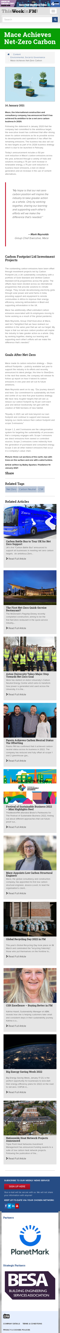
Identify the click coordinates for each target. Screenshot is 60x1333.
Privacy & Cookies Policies (16, 1330)
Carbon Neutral (27, 489)
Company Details (11, 1324)
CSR (41, 489)
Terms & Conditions (32, 1324)
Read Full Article (17, 558)
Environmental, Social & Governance (27, 57)
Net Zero (11, 489)
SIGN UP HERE (17, 1186)
